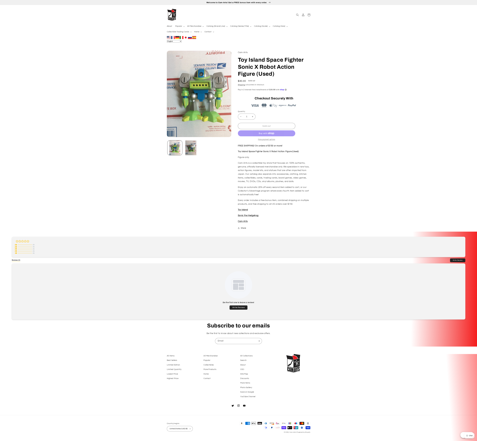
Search (243, 360)
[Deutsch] (177, 37)
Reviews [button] (16, 260)
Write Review (458, 260)
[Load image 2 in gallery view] (190, 147)
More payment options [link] (266, 139)
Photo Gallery (246, 387)
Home (206, 374)
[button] (180, 26)
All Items (171, 356)
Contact (207, 378)
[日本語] (186, 37)
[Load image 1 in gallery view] (174, 147)
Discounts (244, 378)
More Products (209, 369)
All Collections (246, 356)
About (243, 365)
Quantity (241, 111)
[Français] (173, 37)
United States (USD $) (179, 429)
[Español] (194, 37)
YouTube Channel (247, 397)
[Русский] (190, 37)
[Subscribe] (259, 341)
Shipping (241, 85)
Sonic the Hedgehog (248, 215)
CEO (242, 369)
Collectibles (208, 365)
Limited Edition (173, 365)
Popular (206, 360)
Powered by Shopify (303, 432)
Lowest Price (172, 374)
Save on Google (247, 392)
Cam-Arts (243, 221)
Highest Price (173, 378)
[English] (169, 37)
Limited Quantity (174, 369)
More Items (245, 383)
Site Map (244, 374)
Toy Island (243, 210)
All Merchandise (210, 356)
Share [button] (243, 228)
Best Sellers (172, 360)
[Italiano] (181, 37)
